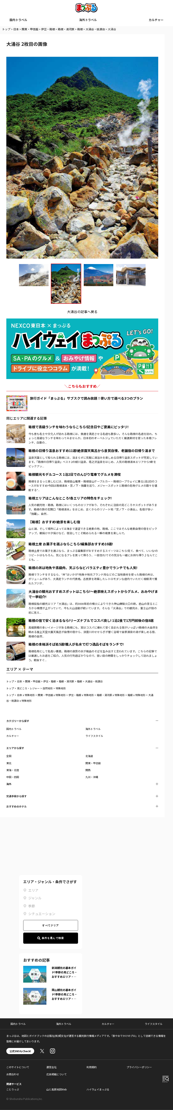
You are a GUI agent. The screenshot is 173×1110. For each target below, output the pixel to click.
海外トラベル (88, 20)
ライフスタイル (94, 735)
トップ (6, 29)
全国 (8, 756)
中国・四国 (12, 777)
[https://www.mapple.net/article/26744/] (15, 426)
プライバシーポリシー (139, 1067)
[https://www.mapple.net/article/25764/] (15, 498)
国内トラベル (18, 20)
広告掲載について (56, 1074)
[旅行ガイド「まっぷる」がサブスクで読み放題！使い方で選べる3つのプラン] (16, 403)
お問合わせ (12, 1074)
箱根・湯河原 (66, 29)
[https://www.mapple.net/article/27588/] (15, 521)
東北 (8, 763)
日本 (16, 29)
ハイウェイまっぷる (97, 1089)
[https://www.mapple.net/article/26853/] (15, 450)
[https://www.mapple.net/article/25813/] (15, 543)
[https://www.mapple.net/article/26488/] (15, 644)
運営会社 (51, 1067)
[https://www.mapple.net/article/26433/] (15, 567)
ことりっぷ (12, 1089)
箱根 (80, 29)
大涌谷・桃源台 (95, 29)
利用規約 (91, 1067)
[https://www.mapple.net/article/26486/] (15, 474)
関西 (88, 770)
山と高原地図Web (56, 1089)
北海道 (89, 756)
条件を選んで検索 (53, 938)
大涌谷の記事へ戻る (82, 311)
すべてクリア (50, 925)
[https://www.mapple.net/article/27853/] (15, 620)
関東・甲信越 (30, 29)
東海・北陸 (12, 770)
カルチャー (156, 20)
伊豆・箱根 (48, 29)
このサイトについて (17, 1067)
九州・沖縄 (91, 777)
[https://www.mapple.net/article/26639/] (15, 591)
